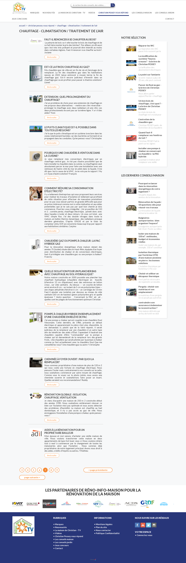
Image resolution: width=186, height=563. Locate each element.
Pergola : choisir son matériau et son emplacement (148, 289)
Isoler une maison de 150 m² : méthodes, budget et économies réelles (149, 237)
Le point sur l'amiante (149, 74)
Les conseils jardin (164, 13)
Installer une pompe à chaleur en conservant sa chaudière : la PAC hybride (149, 152)
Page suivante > (32, 477)
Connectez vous (144, 535)
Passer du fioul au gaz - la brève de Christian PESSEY (149, 88)
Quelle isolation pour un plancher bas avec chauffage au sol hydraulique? (70, 273)
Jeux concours (19, 19)
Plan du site (101, 527)
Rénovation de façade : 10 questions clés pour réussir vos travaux (150, 205)
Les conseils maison (142, 13)
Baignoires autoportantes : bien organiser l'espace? (148, 220)
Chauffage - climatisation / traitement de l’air (77, 25)
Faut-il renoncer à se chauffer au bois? (70, 39)
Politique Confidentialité (108, 533)
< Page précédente (98, 470)
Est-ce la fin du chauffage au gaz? (67, 66)
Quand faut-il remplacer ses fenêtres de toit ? (150, 135)
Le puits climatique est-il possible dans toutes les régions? (70, 129)
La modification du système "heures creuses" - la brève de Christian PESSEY (149, 60)
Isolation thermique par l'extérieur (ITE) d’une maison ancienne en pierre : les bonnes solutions (149, 257)
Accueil (22, 25)
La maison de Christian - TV (71, 13)
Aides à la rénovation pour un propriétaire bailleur (64, 431)
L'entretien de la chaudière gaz (146, 120)
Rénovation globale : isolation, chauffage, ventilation (65, 396)
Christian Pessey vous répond (113, 13)
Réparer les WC (146, 45)
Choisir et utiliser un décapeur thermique (148, 274)
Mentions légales (104, 524)
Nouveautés (49, 13)
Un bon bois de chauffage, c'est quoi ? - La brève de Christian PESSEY (150, 104)
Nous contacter (103, 530)
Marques (34, 13)
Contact (169, 19)
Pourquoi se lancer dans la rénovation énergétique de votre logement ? (149, 187)
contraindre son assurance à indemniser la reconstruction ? (150, 305)
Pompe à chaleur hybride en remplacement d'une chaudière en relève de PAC (72, 315)
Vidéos (91, 13)
